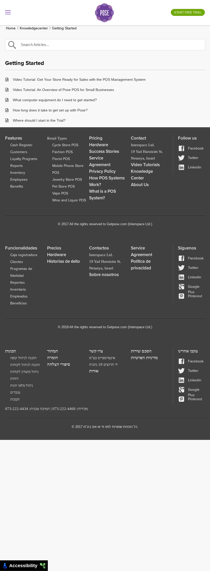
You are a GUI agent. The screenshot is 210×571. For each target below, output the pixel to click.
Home (11, 28)
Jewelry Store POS (67, 179)
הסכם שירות (141, 351)
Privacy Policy (102, 171)
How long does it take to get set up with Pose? (50, 110)
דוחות (14, 378)
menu (8, 12)
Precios (54, 248)
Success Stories (104, 151)
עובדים (15, 392)
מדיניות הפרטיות (144, 357)
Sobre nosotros (104, 274)
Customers (18, 152)
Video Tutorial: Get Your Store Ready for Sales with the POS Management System (79, 79)
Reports (16, 166)
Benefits (16, 186)
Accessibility (24, 565)
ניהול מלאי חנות (21, 385)
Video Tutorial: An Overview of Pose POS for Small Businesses (63, 90)
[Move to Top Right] (44, 564)
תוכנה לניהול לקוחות (25, 365)
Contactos (99, 248)
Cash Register (21, 145)
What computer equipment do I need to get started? (55, 100)
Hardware (98, 144)
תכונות (10, 351)
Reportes (17, 282)
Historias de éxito (63, 261)
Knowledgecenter (34, 28)
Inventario (18, 289)
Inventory (17, 172)
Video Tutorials (145, 164)
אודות (94, 371)
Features (13, 138)
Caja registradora (23, 255)
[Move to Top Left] (41, 564)
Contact (138, 138)
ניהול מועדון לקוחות (24, 372)
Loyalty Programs (23, 159)
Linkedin (194, 167)
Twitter (193, 158)
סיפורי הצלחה (58, 364)
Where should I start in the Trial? (39, 120)
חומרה (52, 357)
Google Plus (194, 286)
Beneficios (18, 303)
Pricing (95, 138)
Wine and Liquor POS (69, 200)
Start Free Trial (188, 12)
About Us (140, 184)
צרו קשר (96, 351)
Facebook (196, 148)
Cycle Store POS (65, 145)
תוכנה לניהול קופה (23, 358)
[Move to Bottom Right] (44, 567)
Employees (19, 179)
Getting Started (64, 28)
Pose (104, 12)
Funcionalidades (21, 248)
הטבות (14, 399)
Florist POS (61, 159)
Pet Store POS (63, 186)
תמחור (52, 351)
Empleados (19, 296)
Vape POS (60, 193)
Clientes (16, 262)
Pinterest (195, 296)
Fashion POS (62, 152)
